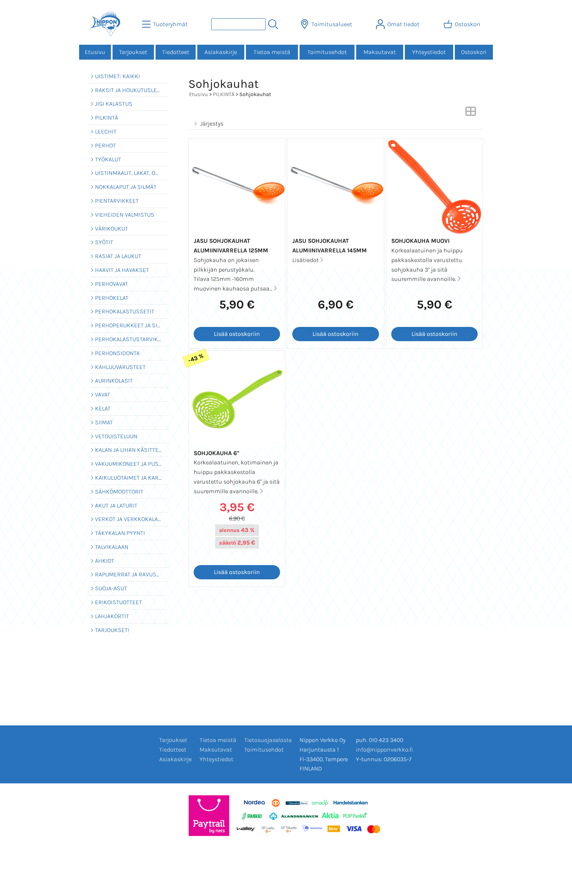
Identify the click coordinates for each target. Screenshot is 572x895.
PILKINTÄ (223, 94)
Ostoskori (474, 52)
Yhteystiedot (429, 52)
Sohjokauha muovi (420, 240)
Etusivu (95, 52)
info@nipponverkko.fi (384, 749)
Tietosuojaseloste (268, 740)
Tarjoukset (133, 52)
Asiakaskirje (221, 52)
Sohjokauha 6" (216, 453)
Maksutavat (379, 52)
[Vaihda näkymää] (470, 113)
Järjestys (211, 123)
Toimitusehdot (327, 52)
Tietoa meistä (272, 52)
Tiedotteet (175, 52)
